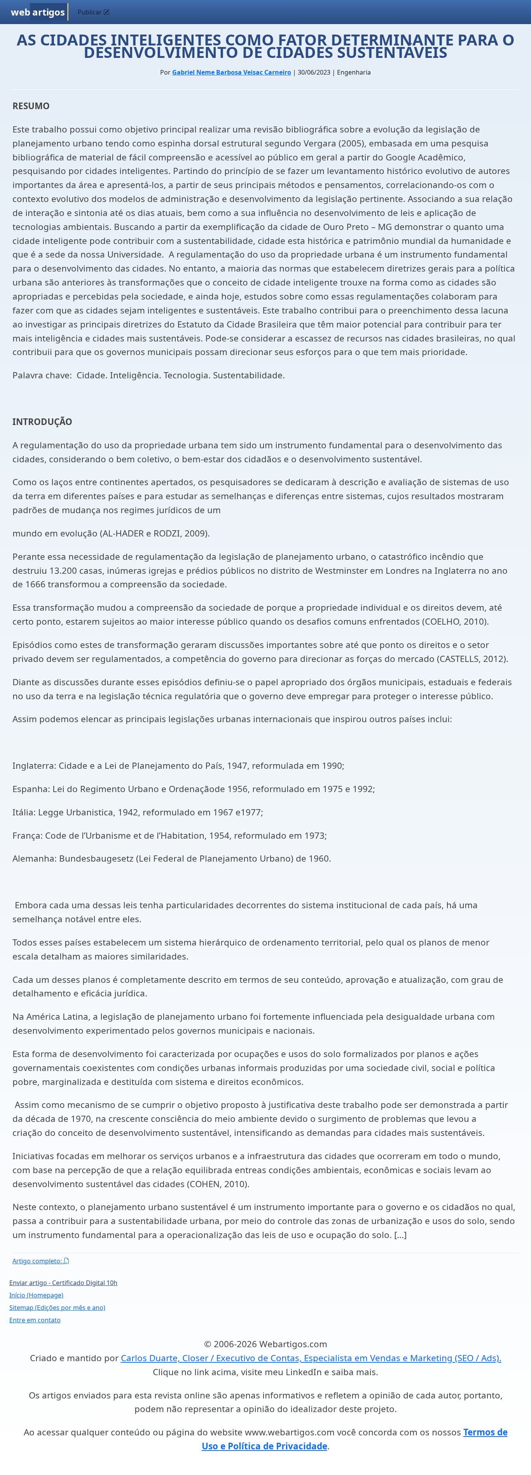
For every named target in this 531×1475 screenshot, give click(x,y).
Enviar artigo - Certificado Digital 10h (63, 1282)
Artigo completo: (37, 1261)
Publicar (90, 12)
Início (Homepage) (36, 1295)
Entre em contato (35, 1320)
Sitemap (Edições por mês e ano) (57, 1307)
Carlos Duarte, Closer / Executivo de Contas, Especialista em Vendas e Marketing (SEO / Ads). (311, 1358)
